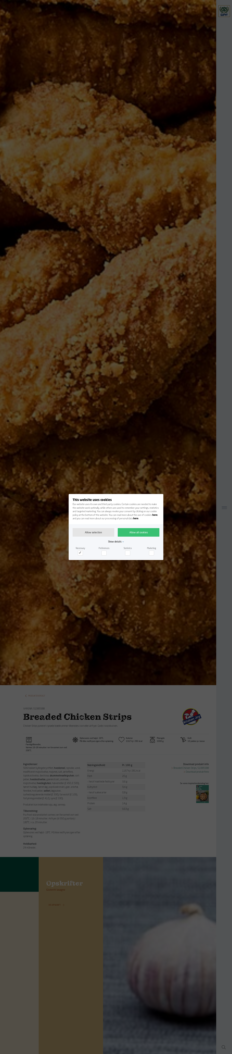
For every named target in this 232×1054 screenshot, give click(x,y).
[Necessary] (80, 553)
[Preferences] (104, 553)
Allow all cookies (138, 532)
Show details (115, 541)
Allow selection (93, 532)
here (155, 514)
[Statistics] (127, 553)
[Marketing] (151, 553)
